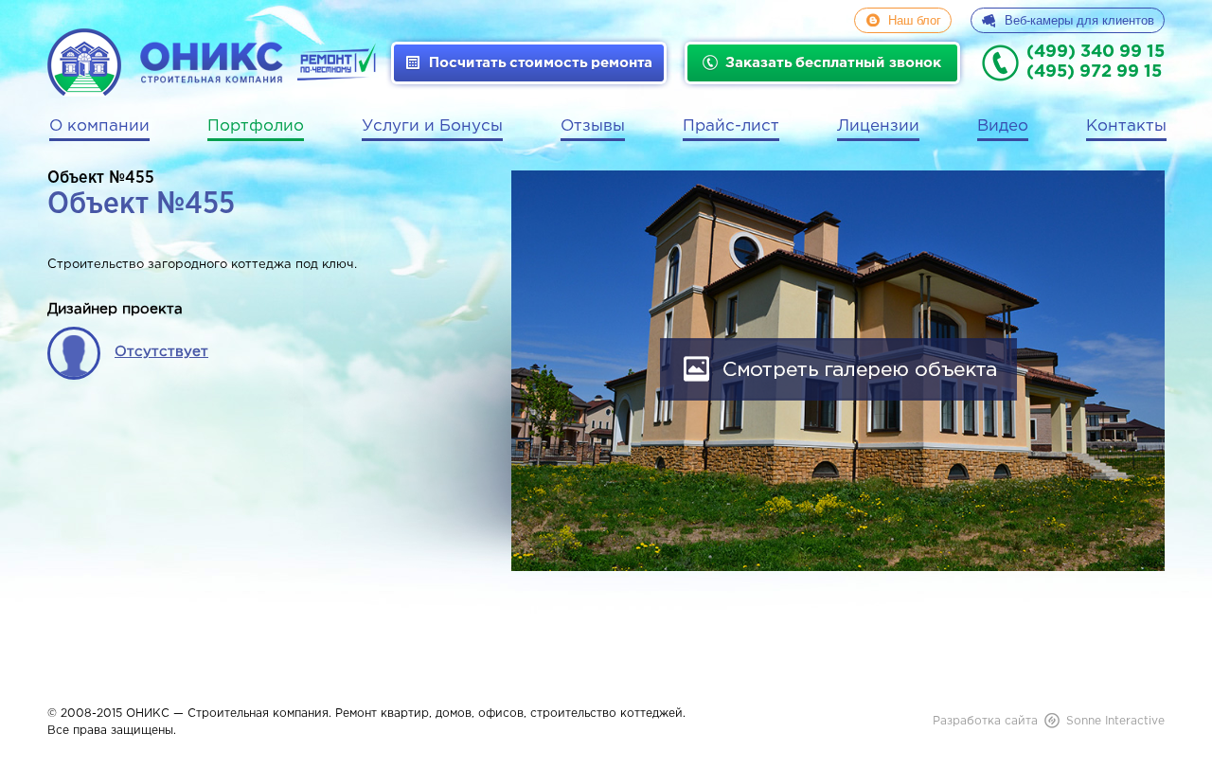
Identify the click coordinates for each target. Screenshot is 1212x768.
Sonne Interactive (1115, 721)
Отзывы (593, 126)
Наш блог (914, 20)
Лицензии (878, 126)
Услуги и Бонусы (432, 126)
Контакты (1126, 126)
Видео (1002, 126)
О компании (99, 126)
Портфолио (255, 126)
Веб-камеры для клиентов (1079, 20)
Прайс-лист (731, 126)
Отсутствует (161, 352)
